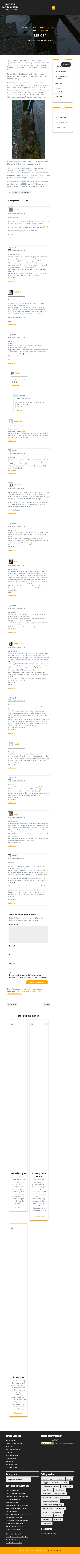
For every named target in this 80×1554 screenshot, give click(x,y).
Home (24, 28)
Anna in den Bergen (12, 1490)
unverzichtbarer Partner (14, 1443)
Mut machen (47, 1497)
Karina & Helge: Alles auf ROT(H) (17, 1508)
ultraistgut (18, 485)
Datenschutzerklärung (48, 1533)
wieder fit (57, 1519)
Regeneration (47, 1508)
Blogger (45, 1483)
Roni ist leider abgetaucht (14, 1523)
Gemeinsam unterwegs (51, 1486)
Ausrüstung (59, 1479)
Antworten (12, 238)
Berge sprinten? (11, 1464)
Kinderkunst (10, 1461)
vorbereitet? (47, 1516)
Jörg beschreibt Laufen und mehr (17, 1505)
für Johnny (55, 1483)
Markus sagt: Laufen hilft (14, 1517)
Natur (15, 192)
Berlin (69, 1479)
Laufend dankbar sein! (10, 5)
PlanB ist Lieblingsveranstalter (16, 1540)
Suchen (62, 59)
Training (45, 1512)
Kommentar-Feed (62, 122)
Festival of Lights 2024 (18, 1175)
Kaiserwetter (18, 1377)
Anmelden (59, 112)
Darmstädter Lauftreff (13, 1534)
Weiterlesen (18, 1207)
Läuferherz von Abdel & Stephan (17, 1537)
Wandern (58, 1516)
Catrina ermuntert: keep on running (17, 1496)
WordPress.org (61, 127)
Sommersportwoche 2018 (39, 1175)
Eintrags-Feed (61, 117)
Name (12, 946)
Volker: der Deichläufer (13, 1529)
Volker (16, 210)
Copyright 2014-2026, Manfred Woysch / (40, 1550)
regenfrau (18, 421)
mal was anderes (38, 28)
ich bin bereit (47, 1490)
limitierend (59, 84)
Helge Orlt (18, 643)
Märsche (58, 1497)
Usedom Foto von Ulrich (14, 1543)
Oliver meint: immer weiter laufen (17, 1520)
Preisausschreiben (12, 1455)
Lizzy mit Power (11, 1511)
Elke (15, 561)
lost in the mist (61, 71)
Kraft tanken (47, 1494)
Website (12, 964)
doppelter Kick (11, 1458)
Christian (17, 292)
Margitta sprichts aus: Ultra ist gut (17, 1514)
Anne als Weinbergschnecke (15, 1493)
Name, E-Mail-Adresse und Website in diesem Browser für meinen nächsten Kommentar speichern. (28, 976)
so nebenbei (25, 192)
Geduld (65, 1483)
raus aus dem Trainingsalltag (52, 1505)
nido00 (16, 744)
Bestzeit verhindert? (13, 1449)
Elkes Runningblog (12, 1502)
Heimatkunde (67, 1486)
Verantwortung (57, 1512)
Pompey (59, 96)
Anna (16, 814)
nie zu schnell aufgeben (50, 1501)
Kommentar (14, 924)
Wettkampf (46, 1519)
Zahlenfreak (47, 1523)
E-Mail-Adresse (15, 955)
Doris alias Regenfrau (13, 1499)
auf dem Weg (47, 1479)
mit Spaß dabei (60, 1494)
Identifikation (59, 1490)
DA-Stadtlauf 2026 (12, 1467)
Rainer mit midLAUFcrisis (14, 1526)
